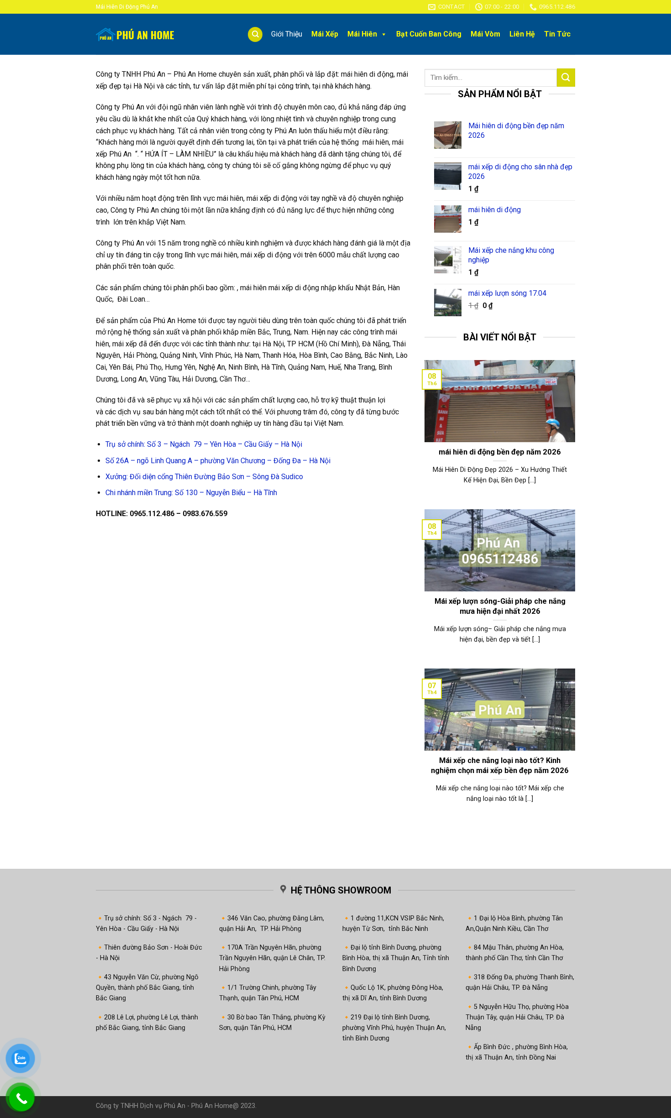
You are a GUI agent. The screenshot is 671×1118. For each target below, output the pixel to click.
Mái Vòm (485, 34)
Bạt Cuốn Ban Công (428, 34)
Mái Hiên (362, 34)
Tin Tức (557, 34)
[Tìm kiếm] (255, 34)
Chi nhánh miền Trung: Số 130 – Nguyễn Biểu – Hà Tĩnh (191, 492)
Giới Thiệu (286, 34)
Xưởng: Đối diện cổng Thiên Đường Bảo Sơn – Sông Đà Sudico (204, 476)
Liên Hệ (522, 34)
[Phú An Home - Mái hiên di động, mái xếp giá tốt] (141, 34)
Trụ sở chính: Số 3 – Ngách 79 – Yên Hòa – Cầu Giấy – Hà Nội (203, 444)
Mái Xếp (324, 34)
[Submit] (566, 77)
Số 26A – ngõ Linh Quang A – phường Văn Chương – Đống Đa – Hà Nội (217, 460)
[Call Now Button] (21, 1098)
